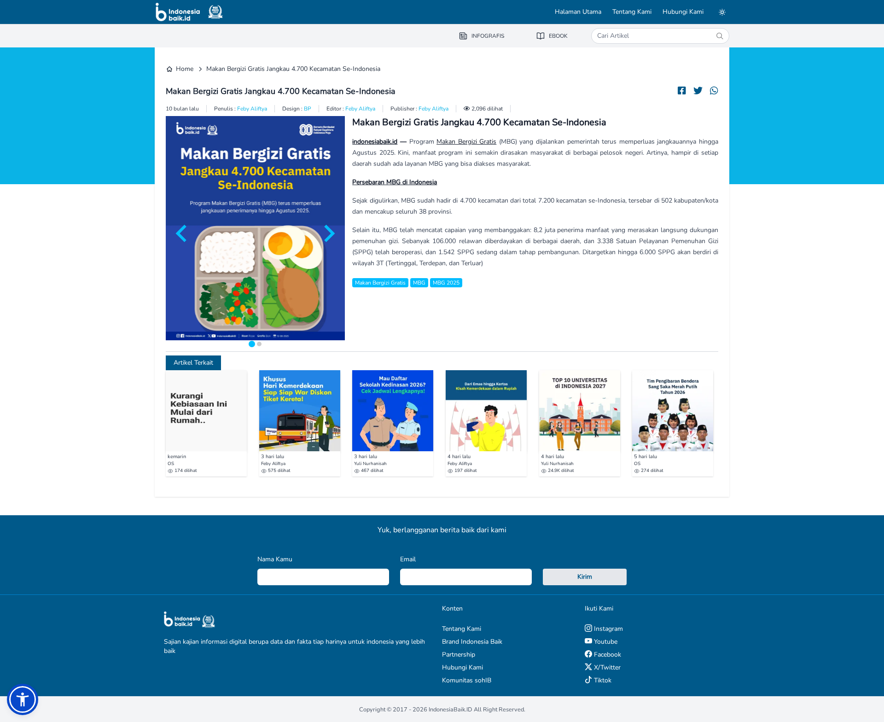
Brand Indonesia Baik (472, 641)
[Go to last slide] (182, 233)
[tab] (252, 344)
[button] (22, 699)
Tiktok (601, 680)
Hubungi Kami (683, 11)
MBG (419, 282)
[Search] (719, 36)
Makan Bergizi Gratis (466, 141)
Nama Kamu (274, 559)
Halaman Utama (578, 11)
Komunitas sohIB (466, 680)
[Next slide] (328, 233)
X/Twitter (606, 667)
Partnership (458, 654)
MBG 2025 (446, 282)
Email (408, 559)
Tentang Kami (631, 11)
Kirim (584, 576)
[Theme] (722, 12)
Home (184, 68)
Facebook (606, 654)
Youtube (604, 641)
